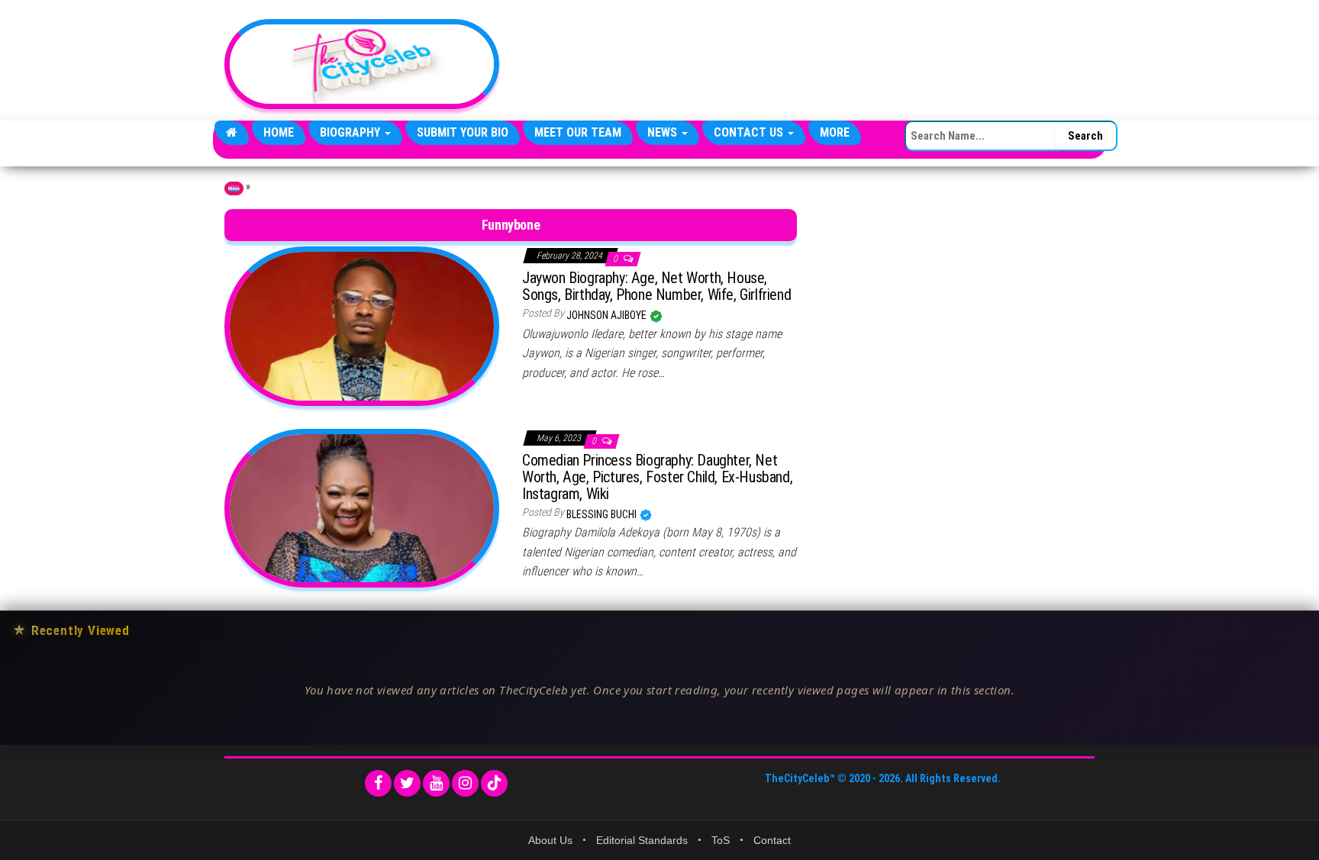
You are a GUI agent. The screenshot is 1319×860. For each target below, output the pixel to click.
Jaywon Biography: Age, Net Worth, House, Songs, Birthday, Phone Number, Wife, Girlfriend (656, 286)
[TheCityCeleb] (231, 133)
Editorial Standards (642, 840)
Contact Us (750, 132)
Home (278, 132)
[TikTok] (494, 783)
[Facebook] (378, 783)
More (835, 132)
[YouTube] (436, 783)
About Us (550, 840)
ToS (720, 840)
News (663, 132)
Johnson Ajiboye (607, 315)
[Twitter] (407, 783)
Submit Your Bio (462, 132)
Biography (351, 132)
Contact (772, 840)
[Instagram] (465, 783)
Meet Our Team (577, 132)
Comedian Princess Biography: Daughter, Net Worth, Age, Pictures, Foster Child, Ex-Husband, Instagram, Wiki (657, 477)
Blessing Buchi (602, 514)
